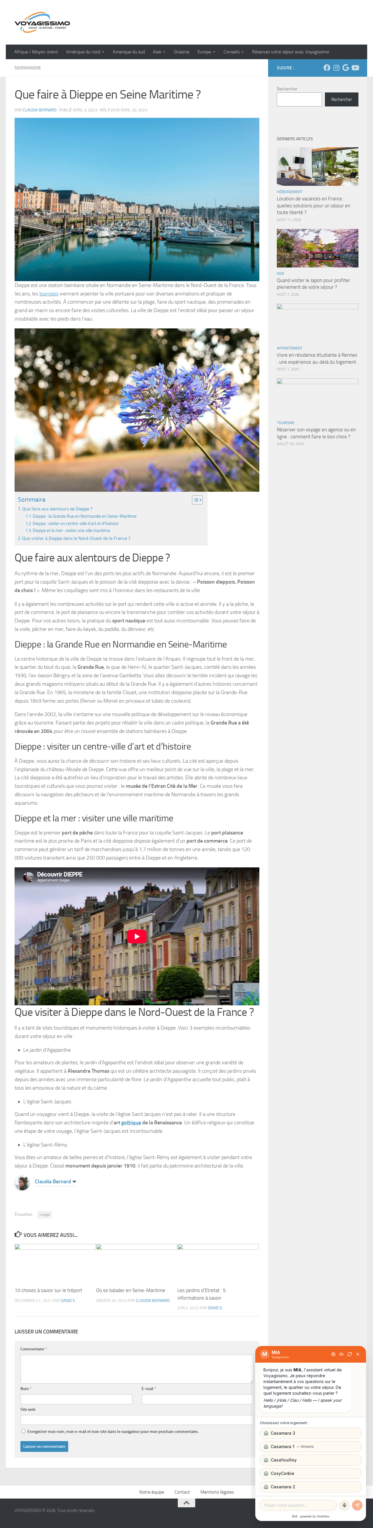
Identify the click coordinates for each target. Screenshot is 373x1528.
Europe (204, 52)
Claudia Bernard (40, 110)
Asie (157, 52)
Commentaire (33, 1349)
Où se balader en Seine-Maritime (130, 1290)
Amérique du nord (83, 52)
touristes (48, 293)
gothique (131, 1122)
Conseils (232, 52)
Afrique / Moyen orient (36, 52)
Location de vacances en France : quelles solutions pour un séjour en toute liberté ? (313, 205)
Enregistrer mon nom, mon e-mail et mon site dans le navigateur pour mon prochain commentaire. (112, 1431)
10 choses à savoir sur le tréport (48, 1290)
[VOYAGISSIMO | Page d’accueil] (42, 22)
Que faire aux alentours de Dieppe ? (57, 509)
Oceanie (181, 52)
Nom (25, 1388)
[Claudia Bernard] (22, 1189)
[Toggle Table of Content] (194, 500)
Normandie (28, 68)
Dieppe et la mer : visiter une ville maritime (71, 530)
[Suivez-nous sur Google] (345, 67)
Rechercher (287, 89)
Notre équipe (151, 1492)
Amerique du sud (129, 52)
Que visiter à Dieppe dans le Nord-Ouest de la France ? (76, 538)
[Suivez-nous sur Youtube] (354, 67)
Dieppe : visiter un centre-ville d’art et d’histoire (76, 523)
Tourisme (285, 423)
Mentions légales (217, 1492)
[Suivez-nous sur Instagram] (336, 67)
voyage (44, 1214)
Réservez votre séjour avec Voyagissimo (290, 52)
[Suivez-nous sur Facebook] (326, 67)
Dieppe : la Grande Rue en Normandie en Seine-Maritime (85, 516)
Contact (182, 1492)
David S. (68, 1300)
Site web (28, 1409)
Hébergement (289, 192)
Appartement (289, 348)
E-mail (149, 1388)
